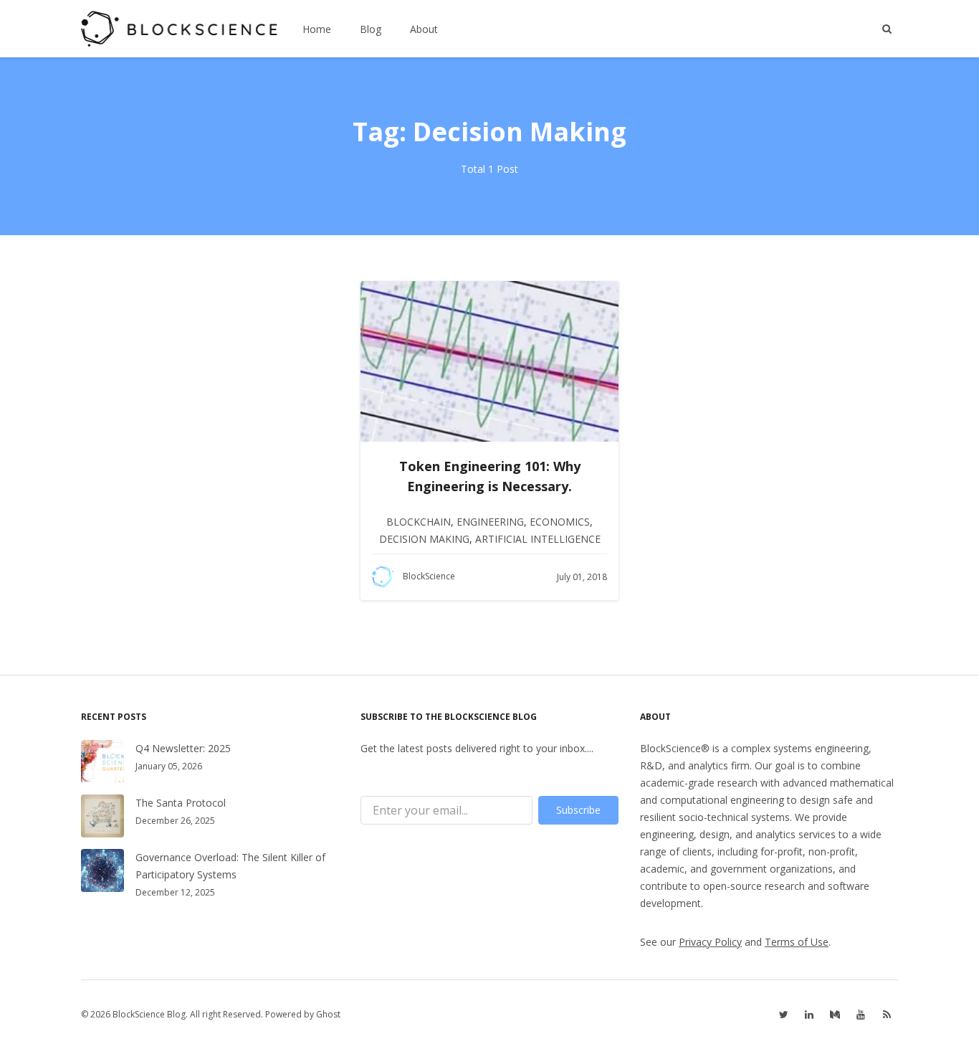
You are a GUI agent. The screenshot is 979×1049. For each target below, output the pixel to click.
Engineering (490, 521)
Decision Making (424, 539)
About (424, 29)
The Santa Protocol (180, 803)
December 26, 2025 (175, 821)
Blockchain (418, 521)
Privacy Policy (710, 942)
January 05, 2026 (168, 766)
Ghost (328, 1014)
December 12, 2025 (175, 892)
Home (316, 29)
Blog (370, 29)
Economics (560, 521)
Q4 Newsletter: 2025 (183, 748)
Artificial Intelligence (538, 539)
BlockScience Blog (149, 1014)
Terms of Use (796, 942)
